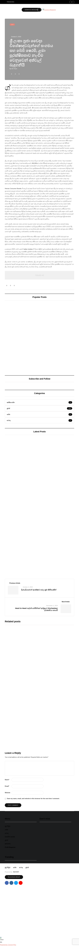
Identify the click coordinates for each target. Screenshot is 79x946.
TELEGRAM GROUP (14, 877)
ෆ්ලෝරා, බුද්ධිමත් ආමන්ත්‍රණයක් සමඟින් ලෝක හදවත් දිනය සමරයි (20, 342)
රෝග (6, 829)
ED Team (14, 68)
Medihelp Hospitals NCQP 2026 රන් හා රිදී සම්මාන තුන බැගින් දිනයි (55, 840)
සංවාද (6, 833)
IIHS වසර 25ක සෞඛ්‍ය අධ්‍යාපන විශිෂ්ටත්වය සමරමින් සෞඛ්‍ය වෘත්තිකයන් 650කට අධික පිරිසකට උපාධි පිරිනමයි (51, 707)
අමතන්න (8, 843)
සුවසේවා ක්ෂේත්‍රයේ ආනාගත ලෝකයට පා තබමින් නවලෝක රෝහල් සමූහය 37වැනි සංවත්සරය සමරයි (56, 343)
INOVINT (16, 872)
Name (7, 779)
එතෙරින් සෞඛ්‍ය (10, 837)
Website (7, 792)
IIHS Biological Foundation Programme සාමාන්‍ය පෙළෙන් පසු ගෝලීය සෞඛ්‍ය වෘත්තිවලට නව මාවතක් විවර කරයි (37, 570)
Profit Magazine (10, 847)
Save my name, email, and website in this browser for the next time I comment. (33, 798)
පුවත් (12, 24)
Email (7, 786)
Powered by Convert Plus (8, 945)
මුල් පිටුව (7, 826)
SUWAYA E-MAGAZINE (31, 9)
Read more (36, 659)
